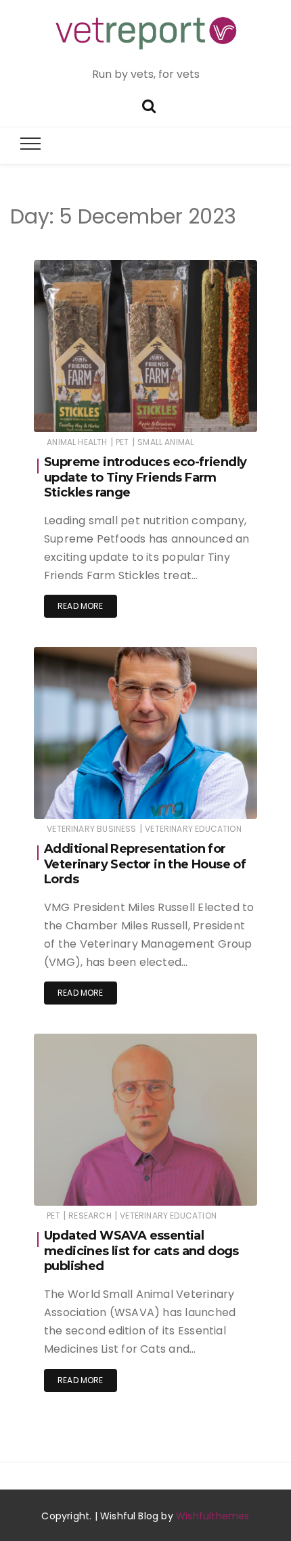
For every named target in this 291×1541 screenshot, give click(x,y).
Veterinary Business (91, 829)
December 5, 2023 (204, 412)
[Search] (149, 104)
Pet (122, 442)
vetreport (92, 413)
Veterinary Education (193, 829)
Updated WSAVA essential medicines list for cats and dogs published (141, 1250)
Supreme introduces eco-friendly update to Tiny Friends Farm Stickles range (145, 477)
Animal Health (77, 442)
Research (89, 1215)
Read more (81, 606)
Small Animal (165, 442)
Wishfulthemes (213, 1516)
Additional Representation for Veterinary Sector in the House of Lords (145, 864)
